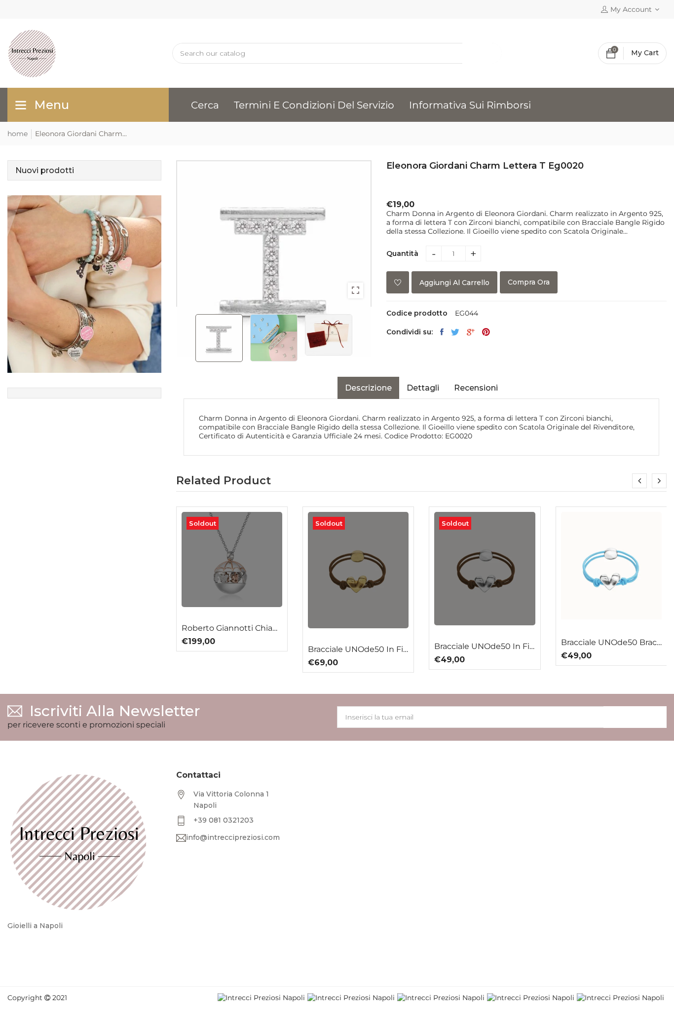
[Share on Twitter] (455, 331)
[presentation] (639, 480)
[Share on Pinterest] (486, 331)
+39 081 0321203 (223, 820)
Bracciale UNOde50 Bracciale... (485, 642)
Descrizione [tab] (368, 388)
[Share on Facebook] (442, 331)
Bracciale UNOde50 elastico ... (611, 655)
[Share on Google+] (471, 331)
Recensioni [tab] (476, 388)
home (17, 133)
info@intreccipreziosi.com (233, 837)
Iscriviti (635, 717)
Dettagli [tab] (423, 388)
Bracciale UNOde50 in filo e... (232, 649)
